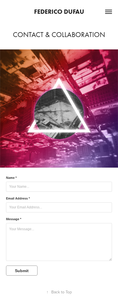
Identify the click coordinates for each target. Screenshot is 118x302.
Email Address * (18, 198)
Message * (13, 219)
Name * (11, 177)
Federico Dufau (59, 12)
